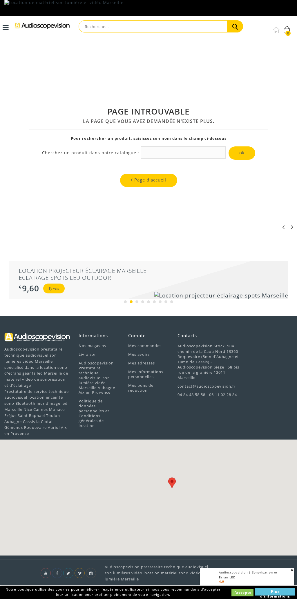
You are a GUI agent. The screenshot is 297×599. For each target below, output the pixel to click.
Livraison (88, 354)
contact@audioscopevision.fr (207, 386)
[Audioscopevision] (42, 27)
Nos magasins (92, 345)
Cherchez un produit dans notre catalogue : (90, 152)
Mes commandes (145, 345)
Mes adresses (141, 363)
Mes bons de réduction (140, 388)
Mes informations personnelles (145, 374)
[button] (172, 483)
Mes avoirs (139, 354)
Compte (137, 335)
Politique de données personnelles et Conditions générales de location (94, 413)
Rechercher (235, 26)
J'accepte (242, 592)
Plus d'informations (275, 592)
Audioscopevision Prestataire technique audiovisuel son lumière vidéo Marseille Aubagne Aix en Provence (97, 377)
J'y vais (54, 288)
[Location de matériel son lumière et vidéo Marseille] (148, 8)
